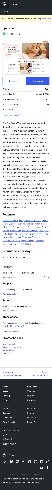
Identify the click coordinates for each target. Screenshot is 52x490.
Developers (8, 417)
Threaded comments (11, 240)
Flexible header (34, 227)
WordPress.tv (10, 422)
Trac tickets (7, 353)
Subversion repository (12, 347)
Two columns (13, 244)
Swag (31, 422)
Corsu (11, 455)
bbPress (8, 439)
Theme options (38, 237)
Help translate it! (44, 19)
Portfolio (40, 234)
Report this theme (10, 311)
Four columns (15, 230)
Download (38, 81)
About (5, 386)
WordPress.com (11, 430)
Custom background (32, 220)
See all (46, 277)
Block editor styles (10, 220)
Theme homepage (10, 115)
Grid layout (43, 230)
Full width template (30, 230)
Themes (6, 11)
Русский (20, 326)
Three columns (27, 240)
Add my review (9, 277)
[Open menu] (48, 4)
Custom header (15, 224)
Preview (13, 81)
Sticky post (26, 237)
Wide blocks (25, 244)
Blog (21, 220)
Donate (32, 417)
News (5, 391)
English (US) (8, 326)
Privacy (6, 400)
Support (6, 413)
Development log (10, 344)
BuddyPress (9, 444)
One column (18, 234)
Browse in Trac (9, 350)
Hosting (6, 395)
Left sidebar (7, 234)
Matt (6, 435)
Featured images (20, 227)
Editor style (7, 227)
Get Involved (33, 408)
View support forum (11, 294)
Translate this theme (11, 332)
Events (30, 413)
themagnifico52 (13, 34)
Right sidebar (15, 237)
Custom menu (39, 224)
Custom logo (27, 224)
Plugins (30, 395)
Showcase (32, 386)
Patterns (31, 400)
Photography (29, 234)
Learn (5, 408)
